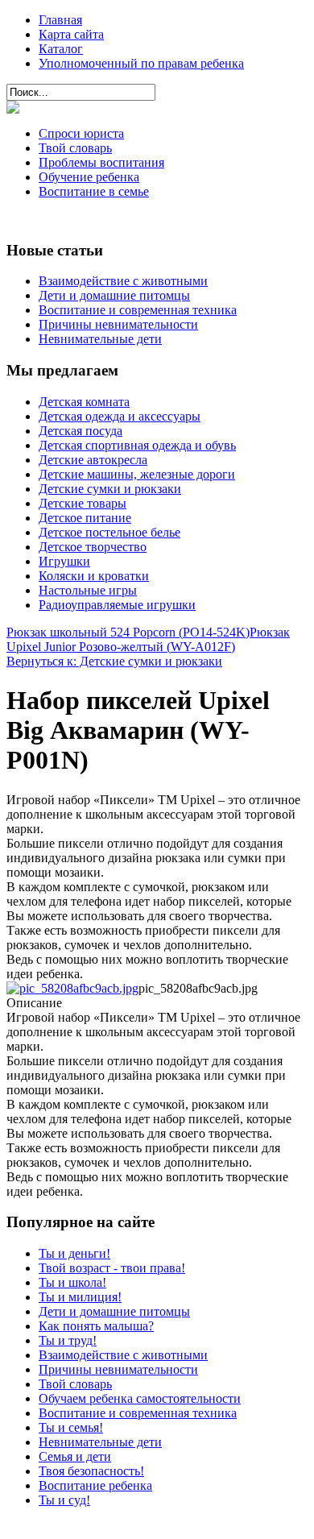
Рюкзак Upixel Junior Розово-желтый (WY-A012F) (148, 639)
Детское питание (85, 518)
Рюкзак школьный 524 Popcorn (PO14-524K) (128, 632)
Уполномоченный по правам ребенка (141, 63)
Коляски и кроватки (94, 576)
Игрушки (64, 561)
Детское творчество (93, 547)
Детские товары (82, 503)
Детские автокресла (93, 460)
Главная (60, 20)
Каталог (61, 49)
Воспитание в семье (94, 191)
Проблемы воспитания (101, 162)
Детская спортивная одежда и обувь (137, 445)
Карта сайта (71, 34)
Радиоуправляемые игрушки (117, 605)
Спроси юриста (81, 133)
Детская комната (84, 402)
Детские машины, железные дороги (137, 474)
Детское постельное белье (109, 532)
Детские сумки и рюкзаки (110, 489)
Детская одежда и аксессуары (119, 416)
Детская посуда (80, 431)
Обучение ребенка (89, 177)
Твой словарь (75, 148)
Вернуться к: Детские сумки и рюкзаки (114, 661)
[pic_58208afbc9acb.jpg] (72, 988)
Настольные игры (88, 590)
